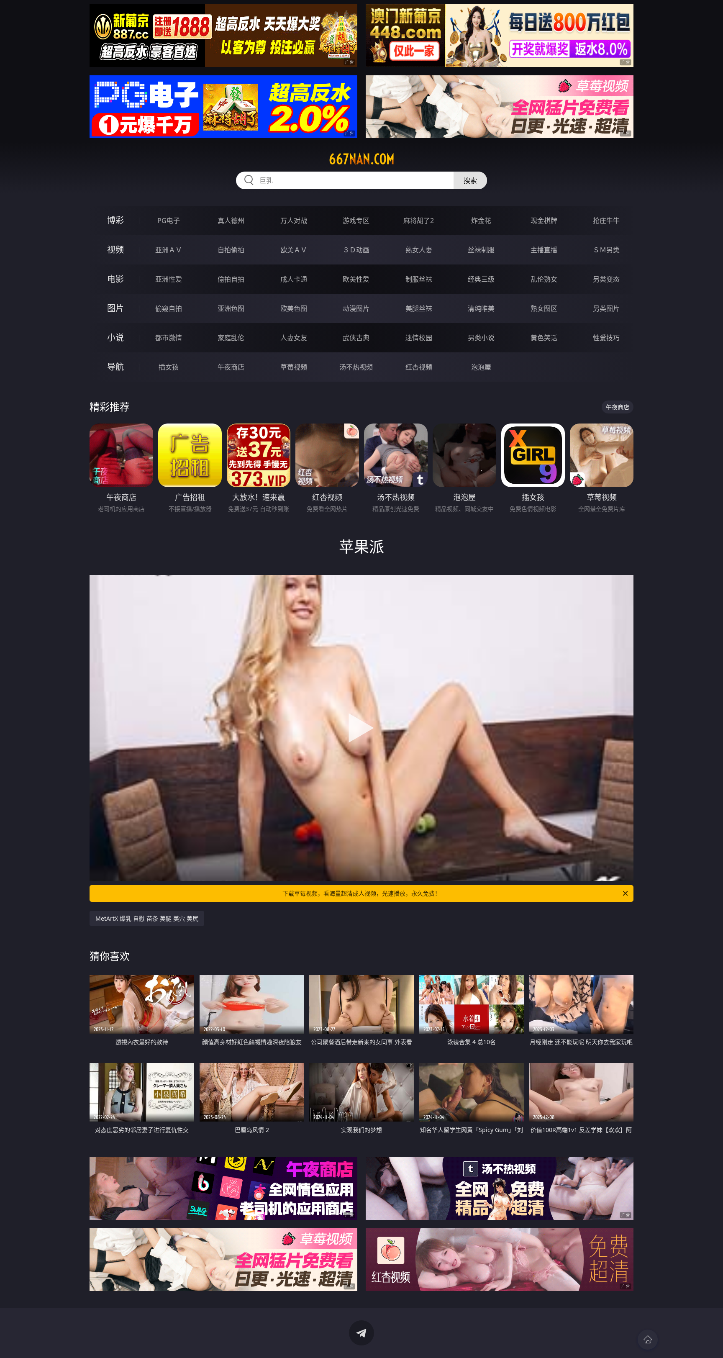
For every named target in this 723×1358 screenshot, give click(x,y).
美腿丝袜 (418, 308)
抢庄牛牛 (606, 220)
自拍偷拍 (231, 249)
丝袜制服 (481, 249)
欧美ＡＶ (293, 249)
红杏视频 (418, 367)
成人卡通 (293, 279)
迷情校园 (418, 337)
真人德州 (231, 220)
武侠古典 (356, 337)
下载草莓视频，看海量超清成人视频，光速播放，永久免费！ (361, 893)
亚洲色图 (231, 308)
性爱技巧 (606, 337)
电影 (115, 279)
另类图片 (606, 308)
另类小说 (481, 337)
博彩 (115, 220)
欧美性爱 (356, 279)
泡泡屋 (481, 367)
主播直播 (544, 249)
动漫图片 (356, 308)
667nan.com (362, 159)
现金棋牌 (544, 220)
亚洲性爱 (168, 279)
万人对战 (293, 220)
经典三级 (481, 279)
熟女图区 (544, 308)
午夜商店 (231, 367)
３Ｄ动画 (356, 249)
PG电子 (168, 220)
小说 (115, 337)
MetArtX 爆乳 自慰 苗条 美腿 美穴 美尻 (146, 918)
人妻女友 (293, 337)
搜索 (470, 180)
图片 (115, 308)
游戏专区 (356, 220)
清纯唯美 (481, 308)
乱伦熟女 (544, 279)
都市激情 (168, 337)
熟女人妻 (418, 249)
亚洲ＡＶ (168, 249)
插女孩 (169, 367)
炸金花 (481, 220)
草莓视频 (293, 367)
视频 (115, 249)
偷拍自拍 (231, 279)
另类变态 (606, 279)
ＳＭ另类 (606, 249)
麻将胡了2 (418, 220)
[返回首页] (648, 1340)
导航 (115, 366)
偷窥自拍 (168, 308)
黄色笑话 (544, 337)
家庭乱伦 (231, 337)
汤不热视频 (356, 367)
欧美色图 (293, 308)
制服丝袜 (418, 279)
